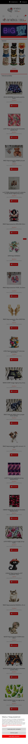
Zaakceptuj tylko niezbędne (14, 729)
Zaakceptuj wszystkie (14, 736)
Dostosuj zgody (14, 732)
